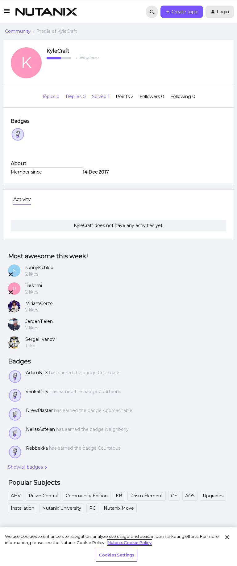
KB (119, 496)
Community (18, 31)
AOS (190, 496)
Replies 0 (76, 96)
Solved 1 (101, 96)
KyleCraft (58, 51)
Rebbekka (37, 448)
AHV (16, 496)
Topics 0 (51, 96)
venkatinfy (37, 391)
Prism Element (146, 496)
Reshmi (33, 285)
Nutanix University (61, 508)
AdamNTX (37, 372)
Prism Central (43, 496)
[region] (118, 546)
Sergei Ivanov (40, 339)
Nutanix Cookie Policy (130, 542)
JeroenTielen (39, 321)
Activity (22, 199)
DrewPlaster (39, 410)
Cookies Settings (116, 554)
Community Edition (87, 496)
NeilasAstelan (40, 429)
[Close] (227, 537)
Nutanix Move (119, 508)
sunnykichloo (39, 267)
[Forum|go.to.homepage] (46, 12)
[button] (6, 13)
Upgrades (213, 496)
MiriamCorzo (39, 303)
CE (174, 496)
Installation (22, 508)
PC (92, 508)
